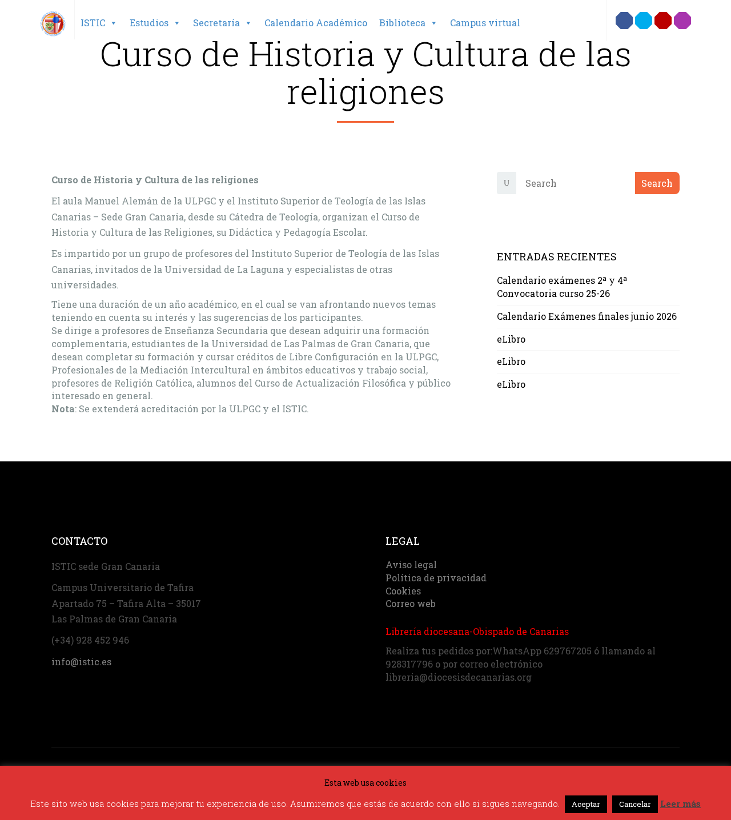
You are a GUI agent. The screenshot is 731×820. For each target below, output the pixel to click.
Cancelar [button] (635, 804)
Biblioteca (402, 23)
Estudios (149, 23)
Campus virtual (485, 23)
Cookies (403, 591)
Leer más (680, 803)
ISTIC (93, 23)
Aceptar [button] (586, 804)
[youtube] (663, 20)
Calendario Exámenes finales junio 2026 (587, 316)
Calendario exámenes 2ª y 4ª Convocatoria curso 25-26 (562, 286)
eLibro (511, 339)
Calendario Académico (315, 23)
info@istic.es (81, 662)
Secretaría (216, 23)
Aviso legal (411, 564)
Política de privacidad (436, 578)
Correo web (410, 603)
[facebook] (624, 20)
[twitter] (643, 20)
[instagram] (682, 20)
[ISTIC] (53, 19)
